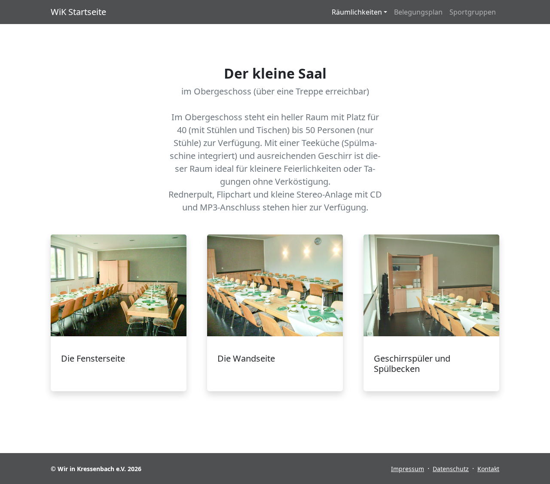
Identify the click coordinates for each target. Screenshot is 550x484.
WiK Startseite (78, 12)
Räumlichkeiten (357, 12)
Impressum (407, 469)
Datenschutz (451, 469)
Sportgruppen (472, 12)
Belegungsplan (418, 12)
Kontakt (488, 469)
